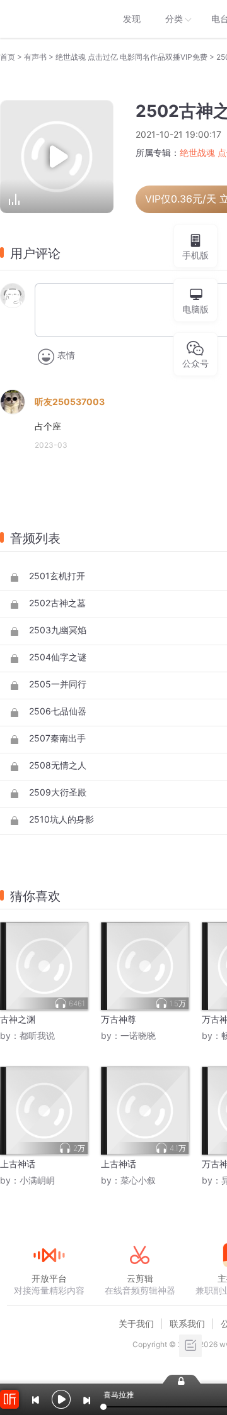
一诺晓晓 (138, 1035)
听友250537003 (70, 401)
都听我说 (37, 1035)
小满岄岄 (37, 1180)
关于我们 (136, 1323)
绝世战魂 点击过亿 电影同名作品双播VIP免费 (131, 57)
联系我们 (187, 1323)
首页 (7, 57)
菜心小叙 (138, 1180)
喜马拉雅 (48, 19)
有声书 (35, 57)
